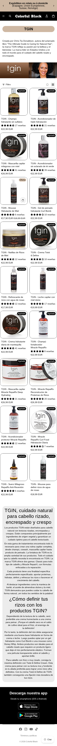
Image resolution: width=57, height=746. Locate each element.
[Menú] (3, 16)
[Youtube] (31, 729)
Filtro (8, 84)
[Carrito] (53, 16)
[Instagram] (26, 729)
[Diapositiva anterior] (3, 5)
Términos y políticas (28, 736)
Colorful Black (32, 742)
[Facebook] (20, 729)
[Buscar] (10, 16)
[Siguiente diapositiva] (53, 5)
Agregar (25, 200)
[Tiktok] (36, 729)
